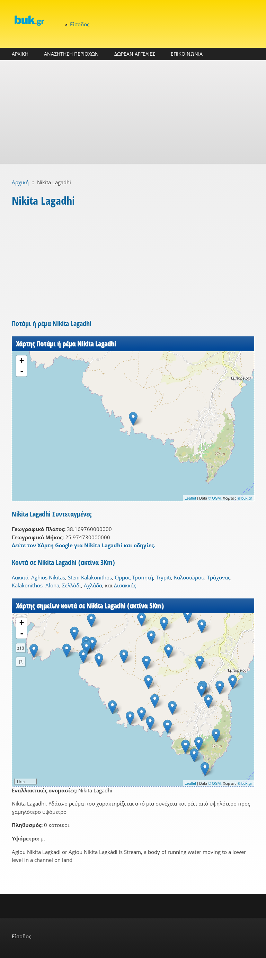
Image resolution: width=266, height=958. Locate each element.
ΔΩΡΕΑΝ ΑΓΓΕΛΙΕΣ (134, 53)
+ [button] (21, 360)
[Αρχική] (29, 20)
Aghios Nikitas (48, 577)
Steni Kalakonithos (90, 577)
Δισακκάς (125, 585)
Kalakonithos (27, 585)
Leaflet (190, 498)
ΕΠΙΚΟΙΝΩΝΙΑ (187, 53)
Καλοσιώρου (189, 577)
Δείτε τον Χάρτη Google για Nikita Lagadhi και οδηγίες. (83, 545)
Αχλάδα (93, 585)
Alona (52, 585)
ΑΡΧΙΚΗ (20, 53)
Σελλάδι (71, 585)
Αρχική (20, 182)
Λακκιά (20, 577)
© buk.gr (245, 498)
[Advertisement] (133, 112)
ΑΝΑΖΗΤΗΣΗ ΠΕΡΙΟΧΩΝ (71, 53)
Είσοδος (79, 24)
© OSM (214, 498)
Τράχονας (218, 577)
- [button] (21, 371)
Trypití (163, 577)
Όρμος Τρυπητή (134, 577)
